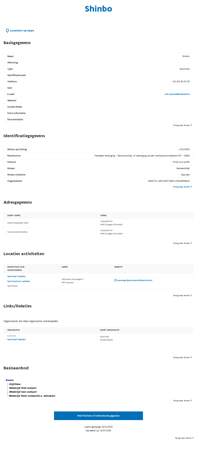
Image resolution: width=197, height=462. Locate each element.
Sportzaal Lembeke (16, 276)
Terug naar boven (181, 125)
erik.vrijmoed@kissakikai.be (177, 94)
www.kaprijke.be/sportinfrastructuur (135, 280)
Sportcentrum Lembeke (18, 281)
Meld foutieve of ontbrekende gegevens (98, 415)
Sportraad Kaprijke (16, 339)
